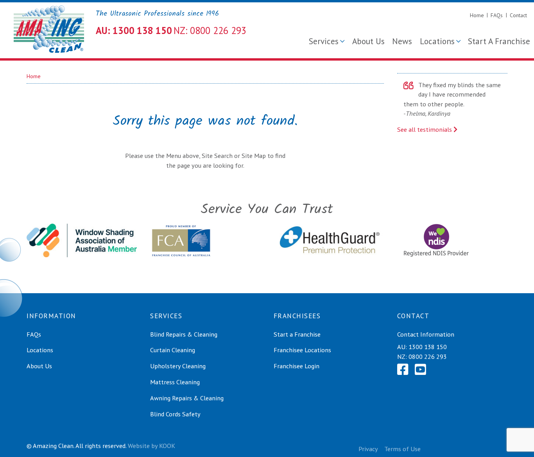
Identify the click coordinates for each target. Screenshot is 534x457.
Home (477, 15)
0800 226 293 (428, 356)
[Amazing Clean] (49, 29)
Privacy (368, 448)
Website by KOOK (151, 445)
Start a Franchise (297, 334)
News (402, 41)
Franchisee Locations (302, 350)
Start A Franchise (499, 41)
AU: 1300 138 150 (134, 30)
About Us (368, 41)
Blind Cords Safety (175, 414)
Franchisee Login (296, 366)
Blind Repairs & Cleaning (183, 334)
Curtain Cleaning (172, 350)
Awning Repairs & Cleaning (187, 398)
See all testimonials (425, 129)
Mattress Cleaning (175, 382)
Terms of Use (402, 448)
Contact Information (425, 334)
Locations (437, 41)
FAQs (497, 15)
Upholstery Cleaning (178, 366)
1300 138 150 (428, 346)
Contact (518, 15)
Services (324, 41)
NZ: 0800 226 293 (210, 30)
